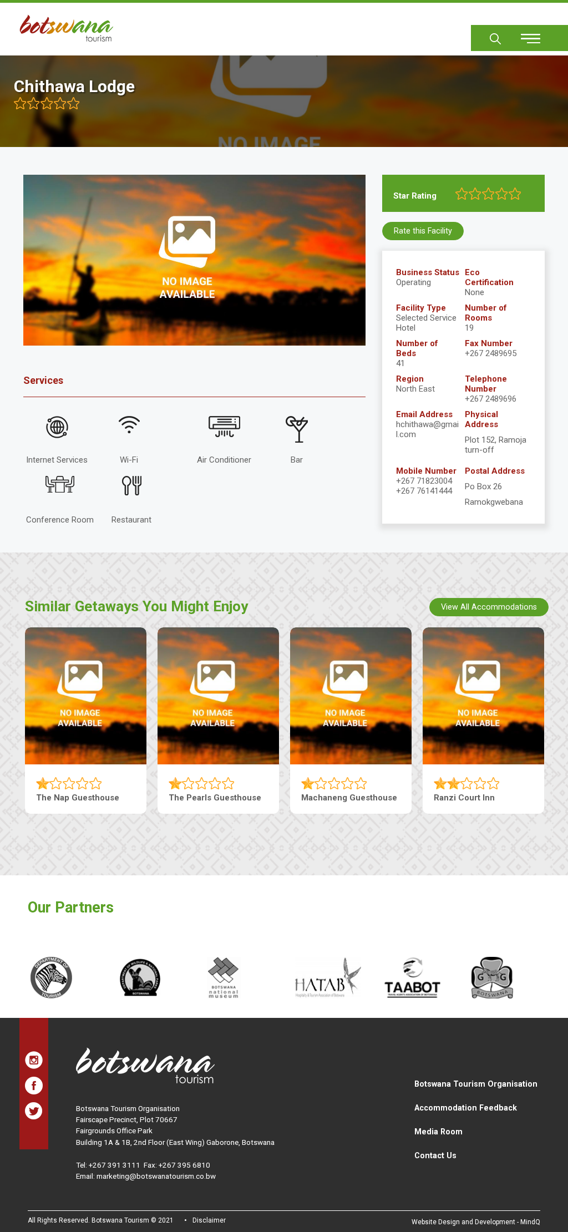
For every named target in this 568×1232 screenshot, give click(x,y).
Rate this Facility (423, 230)
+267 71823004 (424, 481)
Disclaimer (209, 1220)
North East (415, 389)
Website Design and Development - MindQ (476, 1222)
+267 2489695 (490, 353)
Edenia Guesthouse (339, 798)
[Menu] (524, 34)
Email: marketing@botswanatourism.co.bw (146, 1176)
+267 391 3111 (114, 1164)
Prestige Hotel (462, 798)
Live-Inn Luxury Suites (213, 798)
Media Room (438, 1131)
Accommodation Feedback (465, 1107)
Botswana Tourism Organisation (475, 1083)
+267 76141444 (424, 491)
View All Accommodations (489, 606)
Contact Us (435, 1155)
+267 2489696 (490, 399)
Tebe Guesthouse (71, 798)
